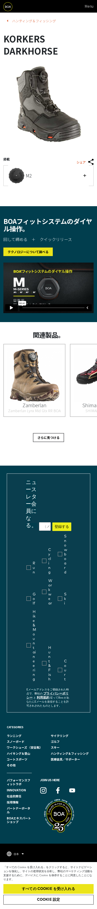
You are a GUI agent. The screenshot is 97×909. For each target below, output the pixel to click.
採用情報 (12, 802)
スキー (55, 747)
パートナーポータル (18, 810)
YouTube (72, 790)
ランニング (14, 736)
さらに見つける (48, 437)
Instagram (43, 790)
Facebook (57, 790)
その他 (11, 765)
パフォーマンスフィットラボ (18, 782)
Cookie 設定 (48, 899)
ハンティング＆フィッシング (34, 20)
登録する (62, 527)
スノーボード (15, 741)
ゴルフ (55, 741)
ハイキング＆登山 (18, 753)
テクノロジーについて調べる (28, 252)
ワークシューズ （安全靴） (24, 747)
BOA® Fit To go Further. (13, 6)
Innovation (16, 790)
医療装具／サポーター (65, 759)
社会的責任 (14, 796)
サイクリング (59, 736)
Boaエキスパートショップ (19, 820)
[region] (48, 885)
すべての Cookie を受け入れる (48, 889)
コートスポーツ (17, 759)
